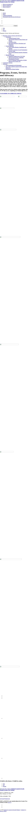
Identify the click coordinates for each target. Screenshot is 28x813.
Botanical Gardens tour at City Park (17, 56)
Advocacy (5, 64)
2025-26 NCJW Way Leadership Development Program (16, 58)
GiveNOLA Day (12, 42)
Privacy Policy (3, 811)
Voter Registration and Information (13, 65)
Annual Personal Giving (14, 38)
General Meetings (10, 46)
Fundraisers (8, 37)
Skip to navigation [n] (8, 4)
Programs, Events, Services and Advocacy (12, 35)
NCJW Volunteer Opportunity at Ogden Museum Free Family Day (18, 61)
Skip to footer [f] (6, 7)
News (4, 14)
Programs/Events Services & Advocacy (12, 16)
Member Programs (10, 55)
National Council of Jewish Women (12, 809)
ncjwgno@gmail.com (5, 798)
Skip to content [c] (7, 5)
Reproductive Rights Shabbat (12, 69)
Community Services (7, 62)
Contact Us (23, 809)
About (4, 13)
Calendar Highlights (7, 15)
